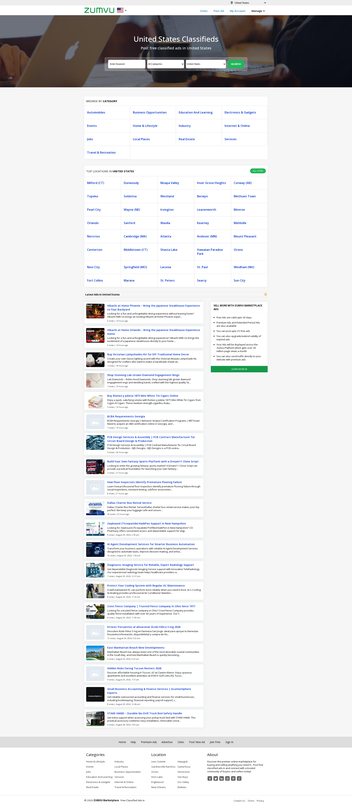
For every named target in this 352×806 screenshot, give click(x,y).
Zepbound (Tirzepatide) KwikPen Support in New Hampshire (146, 523)
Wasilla (165, 223)
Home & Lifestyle (145, 126)
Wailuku (181, 787)
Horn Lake (157, 777)
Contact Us (239, 800)
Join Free (215, 742)
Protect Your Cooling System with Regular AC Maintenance (146, 585)
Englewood (157, 782)
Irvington (167, 210)
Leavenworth (206, 210)
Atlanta (165, 236)
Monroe (239, 210)
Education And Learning (195, 112)
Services (230, 139)
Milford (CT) (95, 183)
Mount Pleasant (245, 236)
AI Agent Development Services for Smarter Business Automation (151, 544)
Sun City (239, 280)
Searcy (202, 280)
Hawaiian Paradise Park (210, 252)
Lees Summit (158, 761)
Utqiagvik (182, 761)
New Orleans (158, 787)
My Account (237, 11)
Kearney (203, 223)
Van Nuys (182, 777)
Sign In (229, 742)
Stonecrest (183, 771)
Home (122, 742)
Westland (167, 196)
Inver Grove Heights (211, 183)
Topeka (92, 196)
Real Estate (187, 139)
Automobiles (96, 112)
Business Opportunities (150, 112)
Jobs (90, 139)
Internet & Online (237, 126)
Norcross (93, 236)
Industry (185, 126)
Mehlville (240, 223)
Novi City (93, 267)
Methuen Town (245, 196)
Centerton (94, 250)
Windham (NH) (244, 267)
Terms (250, 800)
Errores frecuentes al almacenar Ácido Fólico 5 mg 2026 (143, 627)
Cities (204, 11)
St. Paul (202, 267)
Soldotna (130, 196)
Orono (238, 250)
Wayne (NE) (132, 210)
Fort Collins (95, 280)
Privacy (260, 800)
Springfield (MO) (135, 267)
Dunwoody (131, 183)
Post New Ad (197, 742)
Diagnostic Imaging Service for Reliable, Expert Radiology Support (150, 565)
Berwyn (202, 196)
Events (92, 126)
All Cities (258, 170)
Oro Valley (183, 782)
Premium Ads (149, 742)
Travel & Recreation (101, 152)
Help (133, 742)
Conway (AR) (243, 183)
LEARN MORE (238, 369)
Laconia (165, 267)
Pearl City (94, 210)
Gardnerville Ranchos (163, 766)
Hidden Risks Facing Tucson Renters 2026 (134, 668)
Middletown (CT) (136, 250)
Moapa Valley (169, 183)
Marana (129, 280)
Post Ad (219, 11)
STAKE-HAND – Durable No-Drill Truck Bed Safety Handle (144, 713)
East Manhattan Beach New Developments (135, 647)
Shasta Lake (168, 250)
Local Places (141, 139)
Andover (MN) (207, 236)
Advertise (167, 742)
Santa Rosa (183, 766)
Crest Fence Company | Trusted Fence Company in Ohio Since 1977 (151, 606)
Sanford (129, 223)
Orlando (93, 223)
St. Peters (167, 280)
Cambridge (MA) (135, 236)
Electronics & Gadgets (240, 112)
